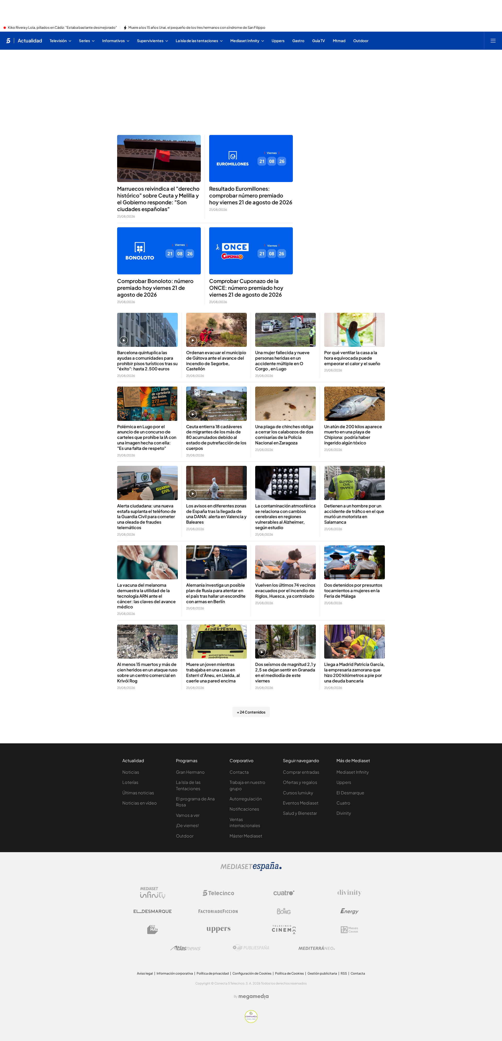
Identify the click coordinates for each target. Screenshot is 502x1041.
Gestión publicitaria (322, 973)
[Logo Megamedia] (254, 996)
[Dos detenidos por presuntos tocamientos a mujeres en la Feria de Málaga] (354, 562)
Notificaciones (244, 809)
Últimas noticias (138, 792)
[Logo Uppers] (218, 929)
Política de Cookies (289, 973)
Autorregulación (246, 798)
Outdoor (184, 836)
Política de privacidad (213, 973)
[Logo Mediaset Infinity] (152, 892)
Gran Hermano (190, 772)
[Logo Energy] (349, 911)
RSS (344, 973)
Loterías (130, 782)
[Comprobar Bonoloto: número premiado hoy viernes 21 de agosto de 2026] (159, 250)
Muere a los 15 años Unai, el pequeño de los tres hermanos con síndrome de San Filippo (196, 28)
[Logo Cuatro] (283, 892)
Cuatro (343, 803)
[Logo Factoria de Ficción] (218, 911)
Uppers (343, 782)
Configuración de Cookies (251, 973)
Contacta (239, 772)
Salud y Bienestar (300, 813)
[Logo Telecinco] (218, 892)
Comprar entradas (301, 772)
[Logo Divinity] (350, 892)
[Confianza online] (251, 1021)
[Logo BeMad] (152, 929)
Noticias (130, 772)
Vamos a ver (187, 815)
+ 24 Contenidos (251, 712)
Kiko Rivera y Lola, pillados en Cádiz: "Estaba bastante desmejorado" (62, 28)
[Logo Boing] (284, 911)
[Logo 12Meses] (349, 929)
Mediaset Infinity (352, 772)
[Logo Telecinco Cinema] (284, 930)
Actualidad (30, 40)
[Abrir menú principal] (493, 40)
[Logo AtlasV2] (185, 948)
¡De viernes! (187, 825)
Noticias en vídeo (139, 803)
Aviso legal (145, 973)
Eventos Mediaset (300, 803)
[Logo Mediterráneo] (316, 948)
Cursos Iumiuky (298, 792)
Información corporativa (175, 973)
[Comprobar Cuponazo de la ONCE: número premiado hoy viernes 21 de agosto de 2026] (251, 250)
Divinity (343, 813)
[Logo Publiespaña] (251, 947)
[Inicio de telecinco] (8, 40)
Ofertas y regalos (300, 782)
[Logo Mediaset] (251, 869)
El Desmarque (350, 792)
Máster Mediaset (246, 836)
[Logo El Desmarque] (153, 911)
